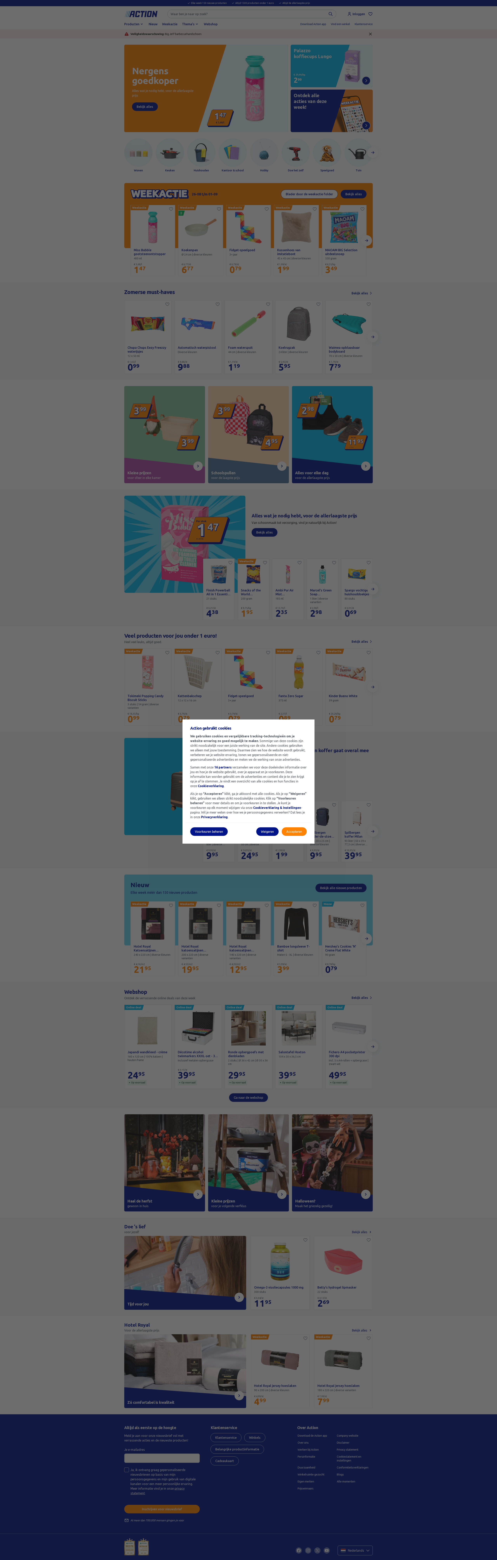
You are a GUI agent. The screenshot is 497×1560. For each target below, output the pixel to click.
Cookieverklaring (211, 786)
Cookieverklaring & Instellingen (277, 807)
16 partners (223, 767)
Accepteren (294, 831)
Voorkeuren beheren (209, 831)
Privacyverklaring (214, 817)
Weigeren (267, 831)
